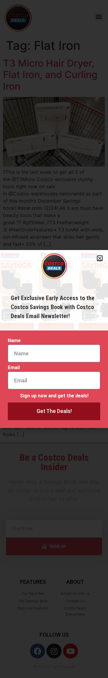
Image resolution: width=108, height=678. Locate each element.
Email (14, 367)
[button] (100, 258)
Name (14, 340)
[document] (54, 339)
